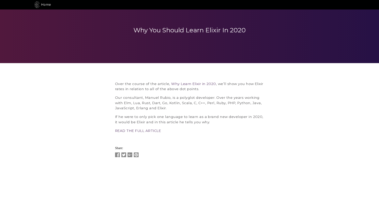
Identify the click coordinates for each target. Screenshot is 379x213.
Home (46, 5)
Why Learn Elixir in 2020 (193, 84)
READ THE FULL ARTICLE (138, 131)
